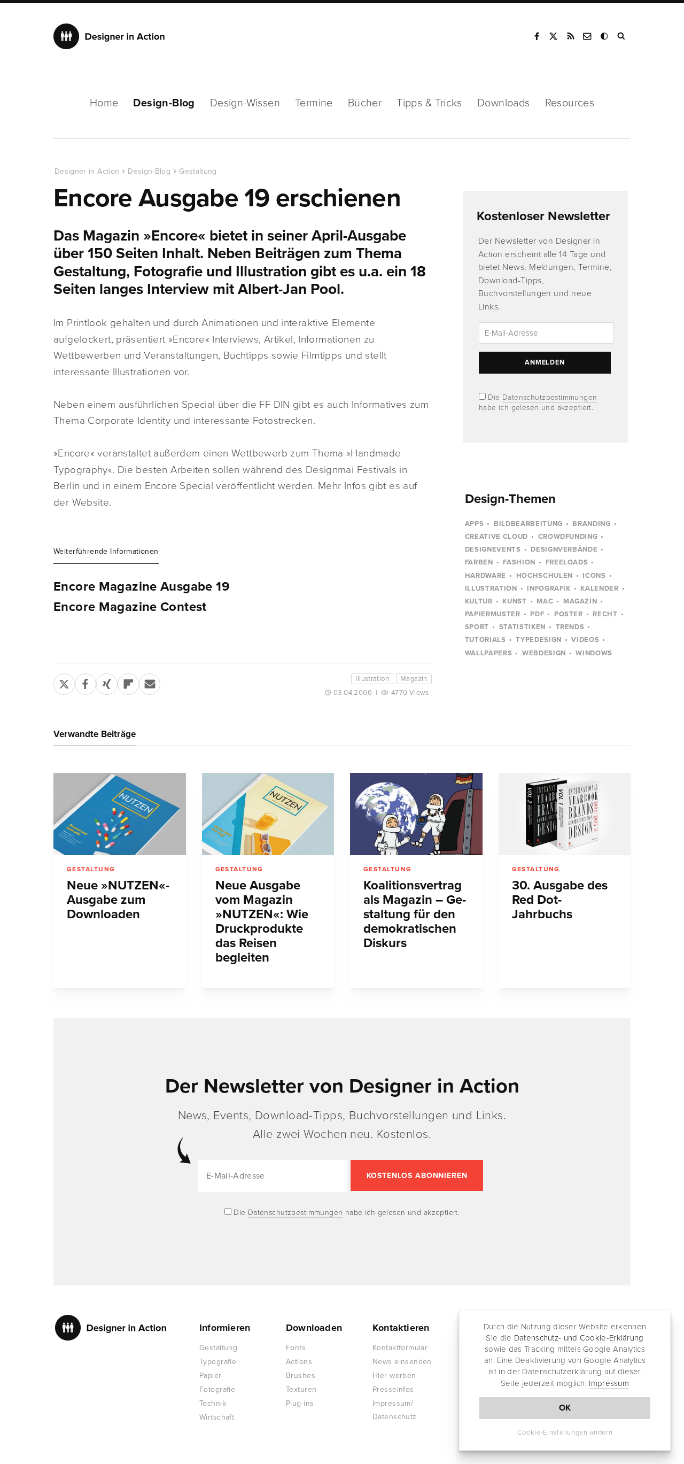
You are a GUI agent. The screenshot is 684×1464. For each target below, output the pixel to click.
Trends (570, 627)
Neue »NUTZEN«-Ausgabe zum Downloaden (118, 900)
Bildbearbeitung (528, 524)
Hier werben (394, 1375)
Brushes (300, 1375)
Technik (212, 1403)
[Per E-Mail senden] (149, 682)
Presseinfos (393, 1389)
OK (565, 1408)
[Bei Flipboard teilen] (128, 682)
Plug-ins (300, 1403)
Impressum (609, 1383)
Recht (605, 614)
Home (104, 103)
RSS (570, 36)
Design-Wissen (245, 103)
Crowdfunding (568, 536)
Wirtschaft (216, 1417)
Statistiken (522, 627)
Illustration (372, 679)
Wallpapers (488, 653)
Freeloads (567, 562)
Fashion (519, 562)
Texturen (301, 1389)
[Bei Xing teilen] (107, 682)
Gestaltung (198, 171)
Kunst (514, 601)
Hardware (485, 575)
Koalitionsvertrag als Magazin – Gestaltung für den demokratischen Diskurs (414, 914)
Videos (585, 640)
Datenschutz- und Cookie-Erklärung (579, 1338)
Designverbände (564, 549)
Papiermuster (492, 614)
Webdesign (544, 653)
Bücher (365, 103)
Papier (210, 1375)
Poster (568, 614)
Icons (593, 575)
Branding (591, 524)
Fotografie (217, 1389)
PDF (537, 614)
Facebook (536, 36)
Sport (477, 627)
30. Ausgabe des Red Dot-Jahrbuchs (560, 900)
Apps (474, 524)
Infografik (549, 588)
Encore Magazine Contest (130, 607)
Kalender (599, 588)
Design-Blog (164, 103)
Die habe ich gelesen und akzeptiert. (345, 1212)
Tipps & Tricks (429, 103)
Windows (594, 653)
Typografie (217, 1361)
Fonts (296, 1347)
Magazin (414, 679)
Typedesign (539, 640)
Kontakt (587, 36)
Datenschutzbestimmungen (549, 397)
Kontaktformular (400, 1347)
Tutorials (485, 640)
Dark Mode (605, 36)
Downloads (503, 103)
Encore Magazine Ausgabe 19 (141, 586)
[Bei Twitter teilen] (64, 682)
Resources (570, 103)
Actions (299, 1361)
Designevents (493, 549)
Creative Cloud (496, 536)
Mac (545, 601)
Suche (622, 36)
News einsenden (402, 1361)
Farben (479, 562)
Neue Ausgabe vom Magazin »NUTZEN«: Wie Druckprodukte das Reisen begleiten (261, 921)
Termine (314, 103)
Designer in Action (109, 36)
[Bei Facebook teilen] (85, 682)
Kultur (479, 601)
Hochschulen (544, 575)
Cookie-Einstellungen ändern (565, 1432)
